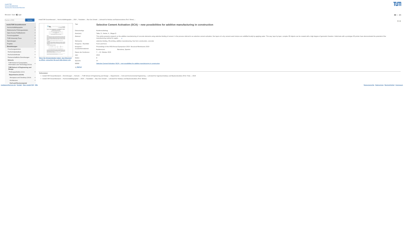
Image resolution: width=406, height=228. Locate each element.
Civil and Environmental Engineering (18, 84)
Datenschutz (379, 85)
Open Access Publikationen (16, 33)
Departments (16, 74)
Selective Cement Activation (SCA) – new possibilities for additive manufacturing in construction (128, 63)
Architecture (14, 80)
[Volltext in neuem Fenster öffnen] (56, 40)
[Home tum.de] (397, 4)
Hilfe (36, 85)
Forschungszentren (14, 49)
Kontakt (19, 85)
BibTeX (79, 67)
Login (19, 15)
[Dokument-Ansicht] (398, 21)
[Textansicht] (400, 21)
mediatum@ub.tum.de (8, 85)
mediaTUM (8, 4)
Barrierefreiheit (389, 85)
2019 (74, 19)
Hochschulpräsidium (14, 52)
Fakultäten (81, 19)
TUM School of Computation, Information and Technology (20, 63)
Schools (11, 60)
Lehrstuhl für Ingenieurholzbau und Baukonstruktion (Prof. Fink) (169, 76)
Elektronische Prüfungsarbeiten (17, 30)
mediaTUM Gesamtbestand (16, 24)
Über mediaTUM (28, 85)
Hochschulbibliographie (15, 27)
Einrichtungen (12, 46)
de (395, 15)
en (400, 15)
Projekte (10, 44)
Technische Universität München (15, 7)
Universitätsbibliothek (11, 6)
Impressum (399, 85)
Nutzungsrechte (369, 85)
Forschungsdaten (13, 35)
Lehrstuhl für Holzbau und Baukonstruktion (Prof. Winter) (116, 19)
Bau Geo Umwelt (92, 19)
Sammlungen (11, 41)
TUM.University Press (14, 38)
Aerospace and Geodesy (20, 77)
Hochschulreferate (14, 54)
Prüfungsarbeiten (17, 72)
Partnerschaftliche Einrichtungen (18, 57)
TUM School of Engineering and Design (19, 68)
